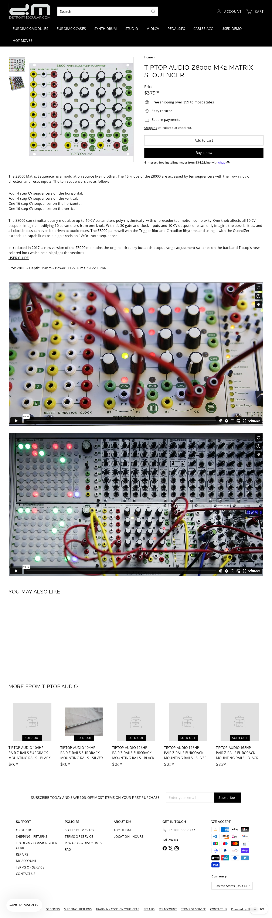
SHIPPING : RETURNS (31, 836)
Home (148, 57)
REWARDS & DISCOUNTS (83, 843)
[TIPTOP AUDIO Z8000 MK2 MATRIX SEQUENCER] (27, 636)
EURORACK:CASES (71, 28)
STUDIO (131, 28)
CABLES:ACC (203, 28)
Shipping (150, 128)
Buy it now (204, 152)
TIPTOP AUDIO (60, 686)
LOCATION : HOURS (128, 836)
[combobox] (107, 11)
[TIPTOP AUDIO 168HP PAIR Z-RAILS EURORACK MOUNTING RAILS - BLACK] (240, 734)
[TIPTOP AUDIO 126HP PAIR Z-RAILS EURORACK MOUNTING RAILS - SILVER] (188, 734)
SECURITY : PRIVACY (79, 830)
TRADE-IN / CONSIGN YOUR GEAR (36, 845)
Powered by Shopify (244, 909)
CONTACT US (25, 873)
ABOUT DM (122, 830)
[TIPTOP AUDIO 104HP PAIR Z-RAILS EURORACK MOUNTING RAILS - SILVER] (84, 734)
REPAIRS (22, 854)
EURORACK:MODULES (30, 28)
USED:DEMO (231, 28)
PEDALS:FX (176, 28)
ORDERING (24, 830)
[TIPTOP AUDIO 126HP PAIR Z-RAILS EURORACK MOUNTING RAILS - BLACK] (136, 734)
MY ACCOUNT (26, 861)
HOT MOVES (23, 40)
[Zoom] (81, 109)
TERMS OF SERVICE (30, 867)
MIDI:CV (152, 28)
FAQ (68, 849)
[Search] (153, 11)
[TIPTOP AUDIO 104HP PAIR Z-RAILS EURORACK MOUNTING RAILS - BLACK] (32, 734)
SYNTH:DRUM (105, 28)
